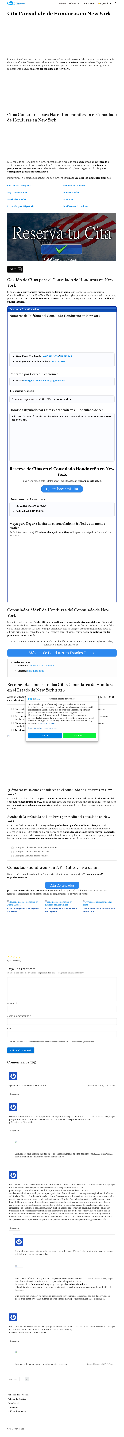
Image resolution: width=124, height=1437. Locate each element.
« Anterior (13, 1379)
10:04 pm (111, 1327)
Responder (14, 1094)
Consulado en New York (41, 665)
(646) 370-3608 (50, 356)
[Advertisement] (62, 39)
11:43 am (110, 1364)
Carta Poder (68, 199)
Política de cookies (17, 1411)
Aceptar (45, 735)
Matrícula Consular (16, 199)
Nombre (12, 1003)
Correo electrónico (19, 1016)
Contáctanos (14, 1407)
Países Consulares (67, 3)
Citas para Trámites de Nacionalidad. (32, 856)
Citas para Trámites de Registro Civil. (32, 851)
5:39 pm (110, 1251)
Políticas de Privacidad (18, 1395)
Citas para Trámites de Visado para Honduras (36, 847)
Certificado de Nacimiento (75, 206)
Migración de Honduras (19, 192)
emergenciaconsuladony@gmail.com (44, 380)
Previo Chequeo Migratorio (20, 206)
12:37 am (111, 1086)
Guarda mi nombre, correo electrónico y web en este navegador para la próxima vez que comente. (52, 1042)
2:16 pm (110, 1279)
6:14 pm (112, 1117)
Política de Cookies (46, 723)
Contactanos (89, 3)
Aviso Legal (13, 1403)
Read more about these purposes (43, 728)
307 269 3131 (58, 361)
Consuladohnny (35, 670)
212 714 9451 (66, 356)
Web (9, 1029)
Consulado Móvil (71, 192)
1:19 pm (110, 1154)
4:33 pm (112, 1185)
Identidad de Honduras (74, 186)
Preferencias (79, 735)
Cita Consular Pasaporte (19, 186)
